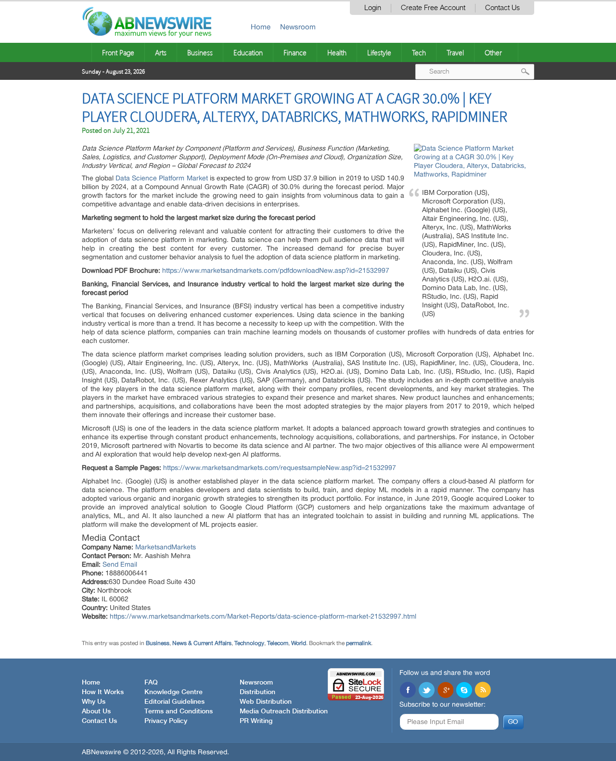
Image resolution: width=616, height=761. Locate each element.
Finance (295, 52)
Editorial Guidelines (174, 701)
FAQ (151, 682)
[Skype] (464, 691)
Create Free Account (433, 8)
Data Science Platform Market (161, 178)
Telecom (277, 643)
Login (372, 8)
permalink (358, 643)
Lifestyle (379, 52)
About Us (96, 711)
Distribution (257, 692)
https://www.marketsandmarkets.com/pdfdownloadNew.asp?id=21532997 (275, 270)
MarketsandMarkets (165, 547)
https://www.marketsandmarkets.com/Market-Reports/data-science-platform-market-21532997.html (263, 616)
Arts (161, 52)
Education (248, 52)
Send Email (120, 564)
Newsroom (298, 27)
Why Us (93, 701)
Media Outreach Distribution (284, 711)
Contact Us (502, 8)
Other (493, 52)
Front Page (118, 52)
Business (200, 52)
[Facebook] (407, 691)
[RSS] (483, 691)
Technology (249, 643)
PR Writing (256, 721)
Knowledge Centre (173, 692)
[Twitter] (426, 691)
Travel (455, 52)
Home (260, 27)
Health (336, 52)
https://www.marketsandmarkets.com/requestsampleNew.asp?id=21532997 (279, 467)
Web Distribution (266, 701)
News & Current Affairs (201, 643)
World (298, 643)
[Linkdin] (445, 691)
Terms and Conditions (178, 711)
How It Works (103, 692)
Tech (419, 52)
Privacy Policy (165, 721)
